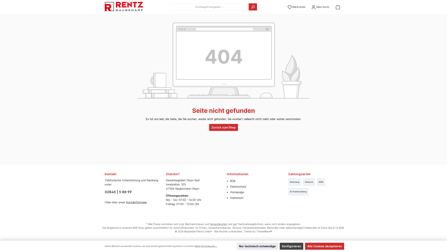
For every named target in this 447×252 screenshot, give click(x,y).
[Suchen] (253, 6)
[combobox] (209, 6)
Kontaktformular (136, 202)
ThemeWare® (264, 231)
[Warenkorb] (338, 6)
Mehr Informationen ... (206, 246)
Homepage (237, 192)
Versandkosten (218, 224)
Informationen (237, 174)
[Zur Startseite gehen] (124, 7)
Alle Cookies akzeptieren (324, 246)
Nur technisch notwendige (257, 246)
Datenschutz (238, 186)
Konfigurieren (291, 246)
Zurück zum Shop (223, 127)
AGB (233, 181)
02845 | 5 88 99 (118, 192)
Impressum (237, 198)
